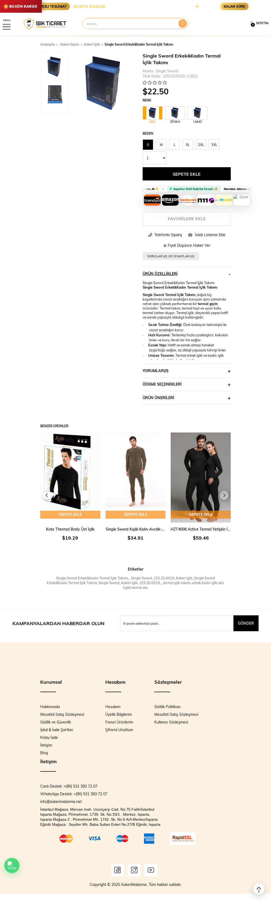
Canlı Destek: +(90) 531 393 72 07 (68, 786)
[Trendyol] (152, 200)
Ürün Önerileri (158, 397)
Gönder (246, 623)
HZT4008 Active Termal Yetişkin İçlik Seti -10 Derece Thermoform (201, 529)
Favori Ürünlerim (119, 722)
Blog (44, 752)
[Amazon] (170, 200)
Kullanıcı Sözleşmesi (171, 722)
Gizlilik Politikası (167, 706)
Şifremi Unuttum (119, 729)
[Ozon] (241, 200)
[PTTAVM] (223, 200)
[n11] (205, 200)
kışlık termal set (135, 587)
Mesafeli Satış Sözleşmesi (62, 714)
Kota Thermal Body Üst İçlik (70, 529)
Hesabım (112, 706)
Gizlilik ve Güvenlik (55, 722)
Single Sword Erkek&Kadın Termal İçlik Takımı (92, 578)
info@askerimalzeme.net (61, 801)
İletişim (46, 745)
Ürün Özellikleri (160, 273)
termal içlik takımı (177, 582)
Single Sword (141, 578)
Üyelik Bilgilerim (118, 714)
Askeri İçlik (184, 578)
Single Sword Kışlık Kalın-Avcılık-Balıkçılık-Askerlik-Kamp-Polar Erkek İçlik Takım (136, 529)
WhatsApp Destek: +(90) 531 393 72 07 (73, 793)
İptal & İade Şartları (56, 729)
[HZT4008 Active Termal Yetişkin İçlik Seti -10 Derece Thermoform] (201, 477)
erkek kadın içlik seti (208, 582)
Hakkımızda (50, 706)
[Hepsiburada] (187, 200)
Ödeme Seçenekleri (162, 384)
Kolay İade (49, 737)
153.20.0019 (163, 578)
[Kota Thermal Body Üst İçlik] (70, 477)
